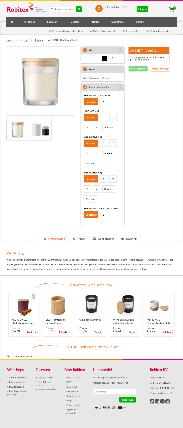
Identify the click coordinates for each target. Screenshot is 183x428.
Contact (140, 22)
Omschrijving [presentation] (56, 238)
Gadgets (75, 22)
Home (12, 21)
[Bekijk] (31, 328)
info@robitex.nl (164, 393)
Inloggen (142, 9)
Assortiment (117, 22)
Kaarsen (38, 40)
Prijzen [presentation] (80, 238)
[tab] (54, 239)
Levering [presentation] (131, 238)
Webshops (29, 22)
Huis (26, 40)
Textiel (95, 22)
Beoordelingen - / (116, 7)
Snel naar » (52, 22)
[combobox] (63, 9)
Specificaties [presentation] (106, 238)
